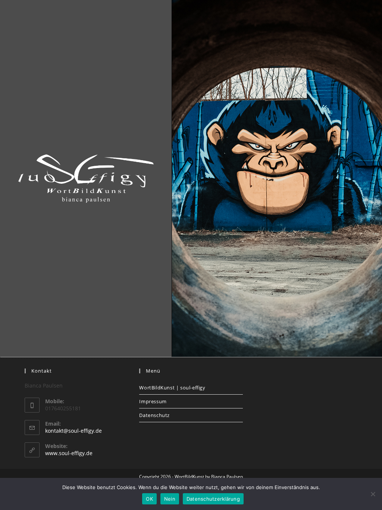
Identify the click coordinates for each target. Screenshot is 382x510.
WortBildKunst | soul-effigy (172, 387)
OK (149, 499)
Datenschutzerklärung (213, 499)
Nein (169, 499)
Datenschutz (154, 415)
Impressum (152, 401)
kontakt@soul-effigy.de (73, 430)
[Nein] (372, 494)
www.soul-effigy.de (69, 453)
